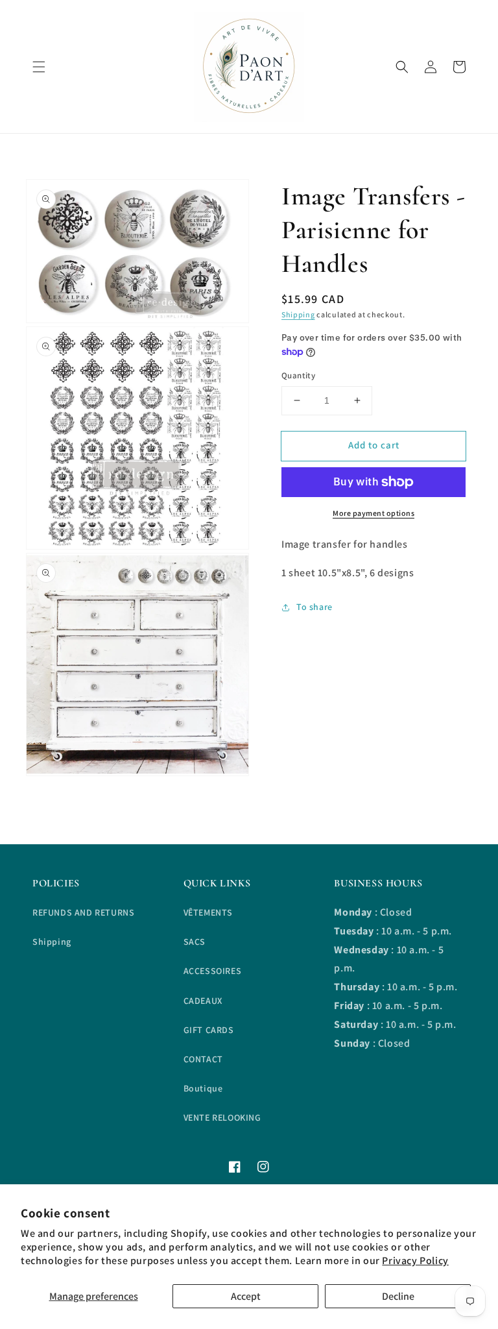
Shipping (298, 314)
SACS (195, 941)
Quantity (298, 375)
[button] (39, 67)
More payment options (373, 513)
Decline (398, 1296)
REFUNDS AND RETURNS (83, 912)
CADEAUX (203, 1000)
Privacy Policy (415, 1260)
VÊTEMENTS (208, 912)
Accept (246, 1296)
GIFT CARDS (209, 1030)
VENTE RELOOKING (222, 1117)
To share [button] (314, 607)
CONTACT (203, 1059)
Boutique (203, 1088)
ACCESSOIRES (213, 971)
